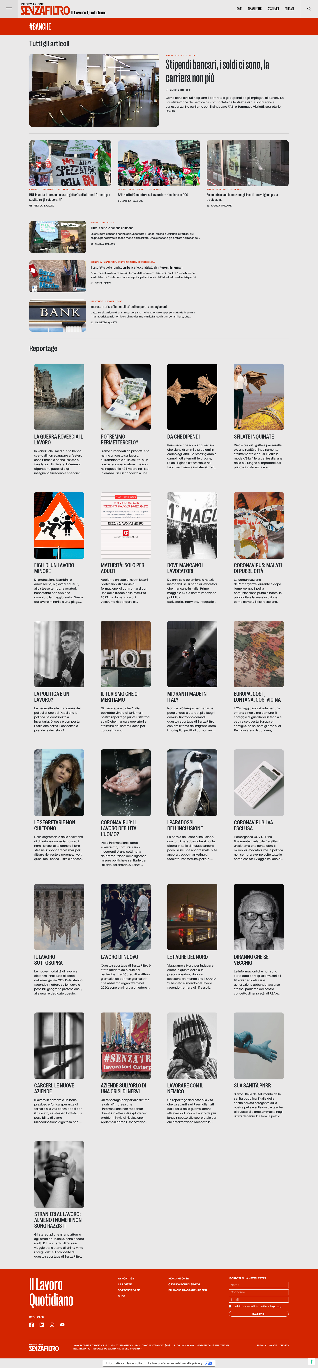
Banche (169, 55)
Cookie (273, 1345)
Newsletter (255, 8)
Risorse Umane (113, 301)
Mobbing (220, 189)
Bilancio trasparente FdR (187, 1290)
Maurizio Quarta (106, 322)
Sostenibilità (146, 262)
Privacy (261, 1345)
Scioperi (63, 189)
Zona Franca (77, 189)
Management (109, 262)
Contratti (181, 55)
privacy (277, 1306)
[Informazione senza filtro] (44, 1347)
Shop (239, 8)
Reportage (126, 1278)
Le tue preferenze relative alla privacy (175, 1363)
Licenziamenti (47, 189)
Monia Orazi (103, 283)
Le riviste (125, 1284)
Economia (96, 262)
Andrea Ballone (180, 90)
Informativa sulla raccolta (124, 1363)
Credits (284, 1345)
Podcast (289, 8)
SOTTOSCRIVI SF (129, 1290)
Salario (193, 55)
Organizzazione (127, 262)
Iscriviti (258, 1314)
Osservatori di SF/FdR (184, 1284)
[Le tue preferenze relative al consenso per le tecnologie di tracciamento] (311, 1361)
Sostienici (273, 8)
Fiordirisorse (178, 1278)
